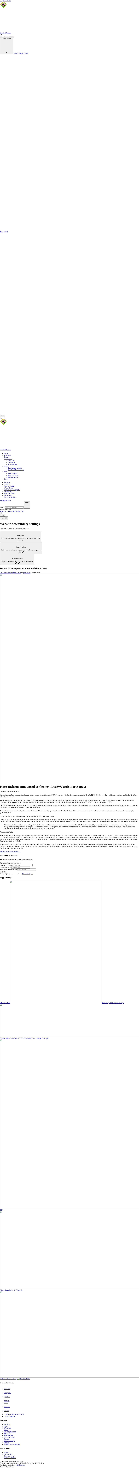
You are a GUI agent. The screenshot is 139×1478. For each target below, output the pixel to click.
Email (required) (5, 867)
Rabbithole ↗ (21, 1465)
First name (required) (6, 863)
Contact (6, 484)
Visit (22, 511)
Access (18, 511)
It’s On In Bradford (10, 497)
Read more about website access (10, 573)
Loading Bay (11, 511)
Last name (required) (6, 865)
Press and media (9, 493)
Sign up (3, 871)
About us (7, 482)
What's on (3, 511)
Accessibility (8, 491)
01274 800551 (10, 1416)
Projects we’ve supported (12, 490)
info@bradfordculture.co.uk (15, 1414)
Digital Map (8, 495)
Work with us (8, 488)
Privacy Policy (27, 874)
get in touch (26, 573)
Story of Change (9, 486)
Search (2, 507)
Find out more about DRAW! (10, 851)
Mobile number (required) (8, 869)
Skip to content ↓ (5, 1)
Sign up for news (5, 500)
